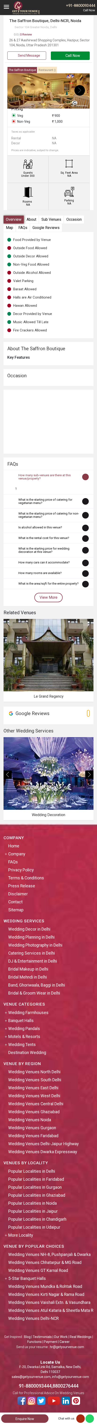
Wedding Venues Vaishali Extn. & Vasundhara (49, 1302)
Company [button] (16, 854)
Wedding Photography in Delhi (35, 945)
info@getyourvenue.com (70, 1377)
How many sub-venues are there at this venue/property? (44, 476)
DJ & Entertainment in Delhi (32, 961)
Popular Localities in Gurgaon (35, 1187)
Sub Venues (51, 219)
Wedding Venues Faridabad (33, 1135)
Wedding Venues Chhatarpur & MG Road (44, 1262)
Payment (50, 1342)
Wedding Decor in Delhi (29, 929)
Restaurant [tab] (47, 70)
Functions (34, 1342)
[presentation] (17, 90)
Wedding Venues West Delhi (34, 1096)
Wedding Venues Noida (29, 1119)
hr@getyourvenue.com (67, 1347)
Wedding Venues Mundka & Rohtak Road (45, 1286)
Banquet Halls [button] (21, 1020)
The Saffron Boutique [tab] (22, 70)
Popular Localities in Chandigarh (37, 1219)
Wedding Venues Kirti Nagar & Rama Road (46, 1294)
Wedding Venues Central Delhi (35, 1103)
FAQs (22, 227)
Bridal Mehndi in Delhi (27, 977)
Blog (27, 1337)
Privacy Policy (21, 870)
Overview (13, 219)
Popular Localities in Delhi (31, 1171)
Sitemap (16, 910)
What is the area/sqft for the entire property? (48, 583)
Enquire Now (25, 1419)
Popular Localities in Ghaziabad (36, 1195)
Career (65, 1342)
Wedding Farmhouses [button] (28, 1012)
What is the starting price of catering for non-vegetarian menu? (48, 515)
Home (13, 846)
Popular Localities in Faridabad (36, 1179)
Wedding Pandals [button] (24, 1028)
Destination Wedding (27, 1052)
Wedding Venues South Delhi (34, 1080)
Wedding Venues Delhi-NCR (33, 1318)
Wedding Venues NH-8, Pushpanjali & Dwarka (49, 1254)
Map (9, 227)
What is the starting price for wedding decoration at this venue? (43, 550)
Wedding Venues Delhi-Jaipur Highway (43, 1143)
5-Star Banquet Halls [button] (27, 1278)
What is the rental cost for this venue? (43, 538)
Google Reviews (46, 227)
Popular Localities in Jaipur (33, 1211)
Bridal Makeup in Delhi (28, 969)
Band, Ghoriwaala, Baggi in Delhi (36, 985)
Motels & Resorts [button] (24, 1036)
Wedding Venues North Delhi (34, 1072)
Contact (15, 902)
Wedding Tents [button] (22, 1044)
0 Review (23, 34)
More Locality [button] (20, 1235)
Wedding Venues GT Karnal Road (38, 1270)
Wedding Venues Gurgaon (32, 1127)
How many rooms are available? (40, 573)
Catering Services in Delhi (31, 953)
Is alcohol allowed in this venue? (40, 527)
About (31, 219)
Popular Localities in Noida (32, 1203)
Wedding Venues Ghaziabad (34, 1111)
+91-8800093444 (80, 5)
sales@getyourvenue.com (31, 1377)
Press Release (21, 886)
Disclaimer (18, 894)
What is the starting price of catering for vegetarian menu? (45, 501)
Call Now (72, 55)
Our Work (61, 1337)
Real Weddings (81, 1337)
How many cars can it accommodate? (44, 562)
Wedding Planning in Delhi (31, 937)
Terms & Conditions (26, 878)
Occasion (74, 219)
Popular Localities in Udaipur (34, 1227)
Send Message (28, 55)
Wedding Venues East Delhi (33, 1088)
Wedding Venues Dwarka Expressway (42, 1151)
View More (48, 597)
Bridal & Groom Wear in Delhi (34, 993)
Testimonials (42, 1337)
